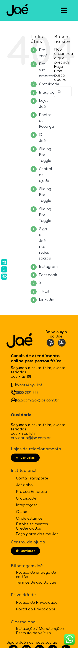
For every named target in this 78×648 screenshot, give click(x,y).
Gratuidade (49, 84)
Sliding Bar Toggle (45, 155)
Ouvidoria (21, 414)
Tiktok (44, 291)
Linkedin (46, 300)
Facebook (48, 275)
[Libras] (4, 262)
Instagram (48, 267)
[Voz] (4, 269)
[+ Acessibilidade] (4, 277)
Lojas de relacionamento (36, 449)
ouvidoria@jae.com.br (31, 438)
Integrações (49, 92)
